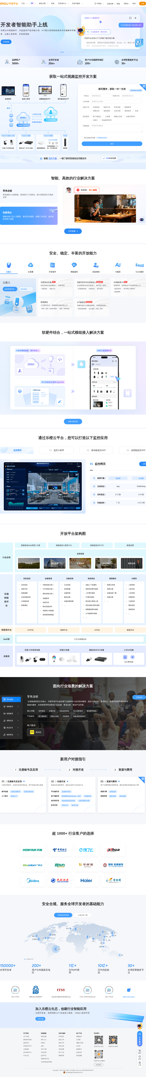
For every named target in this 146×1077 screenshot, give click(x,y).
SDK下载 (44, 1049)
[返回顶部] (139, 1071)
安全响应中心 (27, 1052)
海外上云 (43, 1039)
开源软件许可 (27, 1046)
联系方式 (116, 96)
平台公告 (26, 1055)
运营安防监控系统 (46, 1062)
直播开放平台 (45, 1058)
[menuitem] (25, 3)
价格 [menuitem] (52, 3)
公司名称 (86, 101)
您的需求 (86, 116)
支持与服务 (76, 3)
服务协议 (26, 1042)
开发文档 (43, 1052)
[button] (139, 1026)
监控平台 (43, 1055)
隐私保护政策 (27, 1039)
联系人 (86, 96)
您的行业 (86, 107)
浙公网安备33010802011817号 (74, 1072)
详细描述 (86, 126)
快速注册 (43, 1036)
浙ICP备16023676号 (87, 1070)
